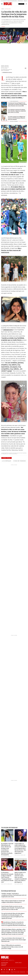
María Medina (5, 65)
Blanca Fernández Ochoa (12, 0)
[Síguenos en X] (7, 969)
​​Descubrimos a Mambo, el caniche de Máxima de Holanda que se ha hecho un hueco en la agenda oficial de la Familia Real (13, 923)
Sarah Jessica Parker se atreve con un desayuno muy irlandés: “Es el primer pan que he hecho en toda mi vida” (12, 907)
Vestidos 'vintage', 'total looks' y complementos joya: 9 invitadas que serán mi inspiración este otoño (13, 895)
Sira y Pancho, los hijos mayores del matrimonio (11, 250)
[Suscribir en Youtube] (12, 969)
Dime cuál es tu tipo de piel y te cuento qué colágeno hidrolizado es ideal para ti (13, 901)
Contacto (3, 965)
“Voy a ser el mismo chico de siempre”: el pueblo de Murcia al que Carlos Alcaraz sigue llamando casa (13, 939)
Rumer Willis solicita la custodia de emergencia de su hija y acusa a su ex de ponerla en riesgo (12, 946)
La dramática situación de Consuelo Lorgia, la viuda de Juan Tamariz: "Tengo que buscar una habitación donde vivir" (7, 877)
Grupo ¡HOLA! (18, 962)
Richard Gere (20, 0)
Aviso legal (5, 971)
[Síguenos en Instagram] (2, 969)
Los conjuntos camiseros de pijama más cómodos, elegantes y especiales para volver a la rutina (17, 111)
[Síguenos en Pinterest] (15, 969)
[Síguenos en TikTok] (9, 969)
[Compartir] (25, 68)
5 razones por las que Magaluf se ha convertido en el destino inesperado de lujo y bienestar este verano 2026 (17, 104)
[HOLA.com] (8, 4)
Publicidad (4, 964)
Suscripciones (4, 962)
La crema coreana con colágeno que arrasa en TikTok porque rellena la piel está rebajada (16, 118)
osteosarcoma (8, 330)
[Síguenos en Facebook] (4, 969)
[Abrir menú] (2, 3)
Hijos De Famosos (19, 460)
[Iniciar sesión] (26, 4)
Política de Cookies (18, 971)
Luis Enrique (6, 460)
